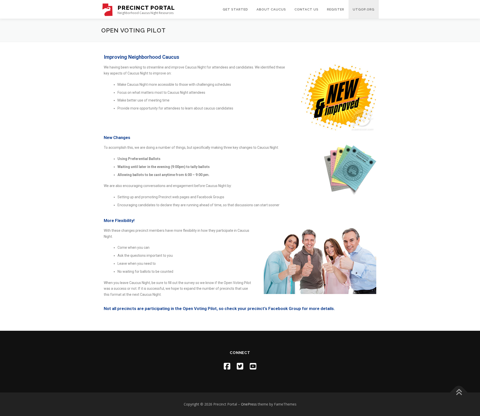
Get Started (235, 9)
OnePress (249, 404)
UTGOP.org (363, 9)
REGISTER (335, 9)
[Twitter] (240, 366)
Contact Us (306, 9)
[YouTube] (253, 366)
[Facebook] (227, 366)
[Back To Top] (459, 393)
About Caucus (271, 9)
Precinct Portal (146, 7)
